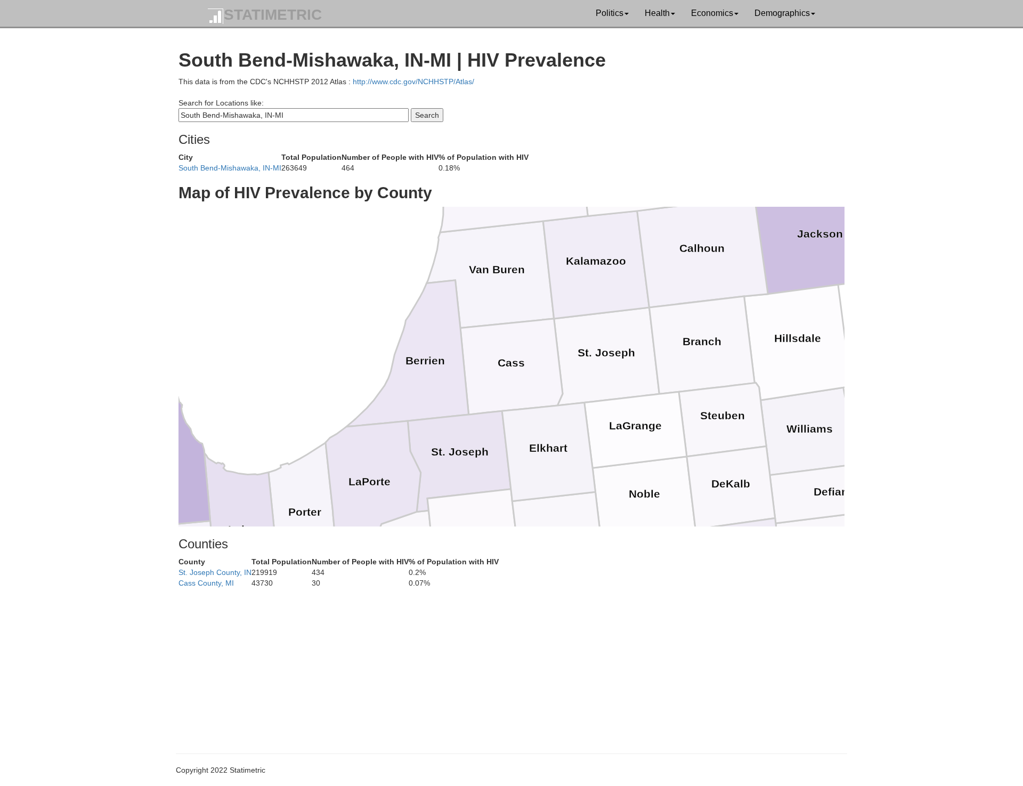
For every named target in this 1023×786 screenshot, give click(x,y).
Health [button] (657, 13)
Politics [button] (609, 13)
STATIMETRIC (273, 14)
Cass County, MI (206, 583)
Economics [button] (712, 13)
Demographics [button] (782, 13)
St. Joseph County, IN (214, 572)
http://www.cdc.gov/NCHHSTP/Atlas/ (413, 81)
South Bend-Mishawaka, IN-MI (229, 168)
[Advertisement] (498, 663)
